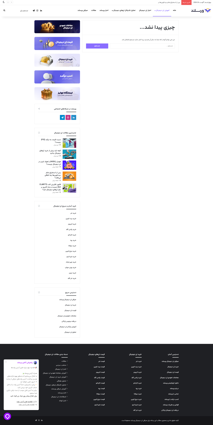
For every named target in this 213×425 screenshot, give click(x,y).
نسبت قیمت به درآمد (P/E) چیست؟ (51, 141)
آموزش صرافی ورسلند (58, 389)
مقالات (93, 10)
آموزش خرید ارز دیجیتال (57, 377)
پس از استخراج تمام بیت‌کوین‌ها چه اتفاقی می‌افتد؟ (163, 2)
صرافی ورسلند (83, 10)
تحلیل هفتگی (61, 381)
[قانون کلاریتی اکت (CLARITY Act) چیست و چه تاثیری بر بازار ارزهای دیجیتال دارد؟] (69, 188)
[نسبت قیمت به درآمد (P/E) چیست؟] (69, 143)
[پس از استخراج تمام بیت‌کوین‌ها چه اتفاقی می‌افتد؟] (69, 176)
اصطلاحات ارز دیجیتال (58, 396)
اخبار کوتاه (62, 400)
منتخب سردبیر (61, 365)
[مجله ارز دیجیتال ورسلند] (201, 11)
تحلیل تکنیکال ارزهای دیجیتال (124, 10)
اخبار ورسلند (103, 10)
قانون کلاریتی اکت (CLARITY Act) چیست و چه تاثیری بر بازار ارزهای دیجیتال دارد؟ (50, 187)
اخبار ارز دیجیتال (145, 10)
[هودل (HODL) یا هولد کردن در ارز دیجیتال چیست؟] (69, 165)
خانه (174, 10)
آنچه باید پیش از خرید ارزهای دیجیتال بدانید (50, 152)
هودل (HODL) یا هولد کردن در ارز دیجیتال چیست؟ (49, 163)
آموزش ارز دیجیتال (162, 10)
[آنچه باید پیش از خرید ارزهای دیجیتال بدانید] (69, 154)
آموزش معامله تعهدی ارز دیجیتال (54, 373)
